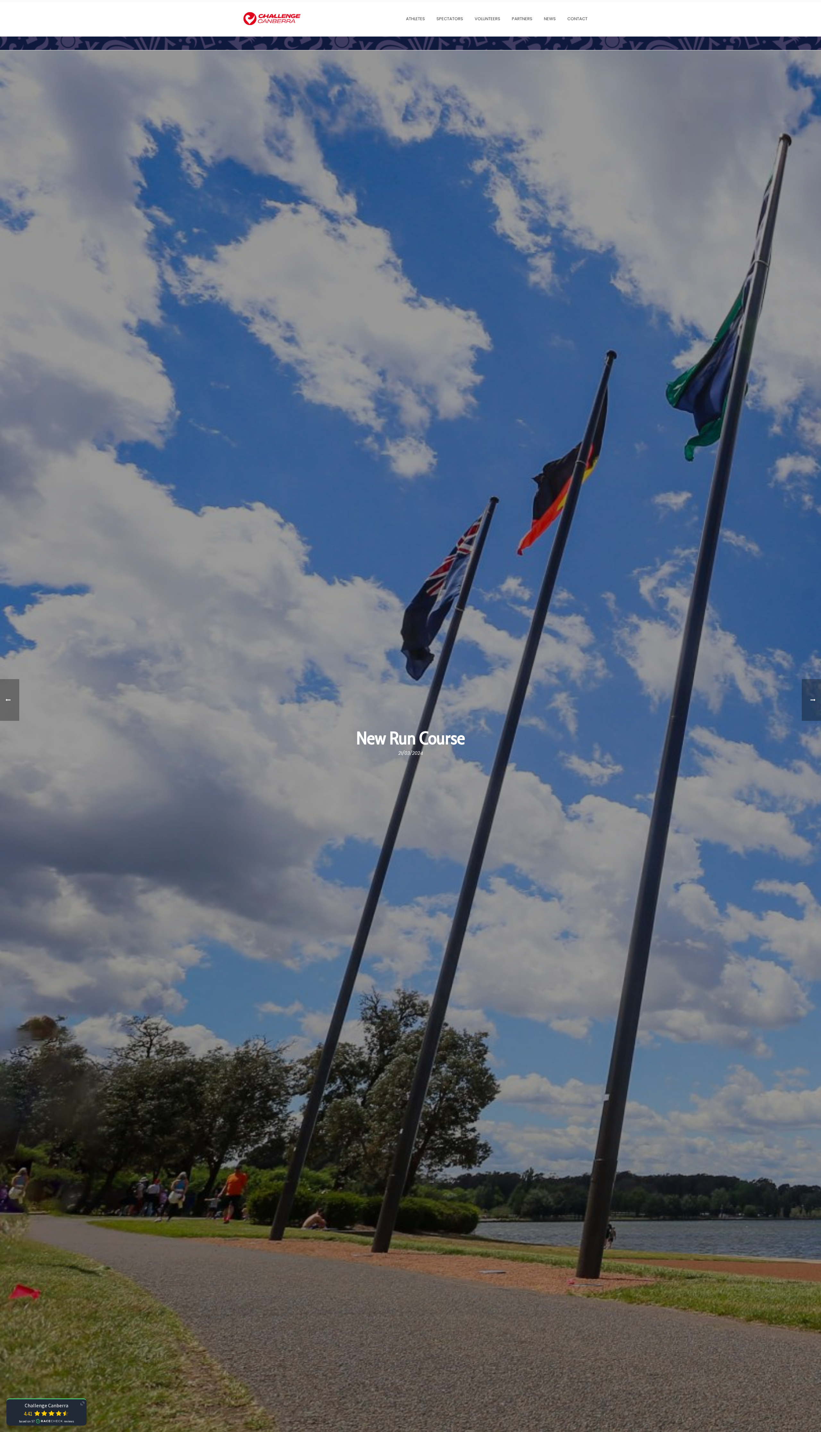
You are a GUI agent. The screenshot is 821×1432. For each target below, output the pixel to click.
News (550, 19)
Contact (577, 19)
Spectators (449, 19)
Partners (522, 19)
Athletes (415, 19)
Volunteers (487, 19)
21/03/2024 (410, 753)
